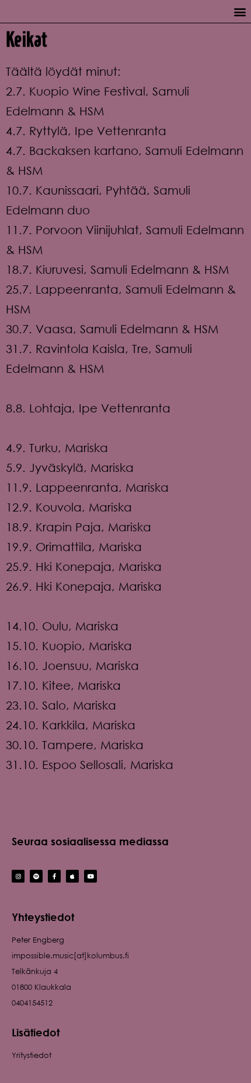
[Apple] (72, 876)
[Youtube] (90, 876)
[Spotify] (36, 876)
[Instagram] (18, 876)
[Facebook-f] (54, 876)
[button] (239, 11)
